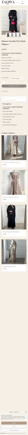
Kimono (16, 93)
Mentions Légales (23, 433)
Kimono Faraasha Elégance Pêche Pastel (11, 162)
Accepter (14, 423)
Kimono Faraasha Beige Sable (9, 266)
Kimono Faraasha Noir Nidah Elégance (11, 231)
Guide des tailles (5, 91)
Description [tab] (5, 97)
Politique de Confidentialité (14, 433)
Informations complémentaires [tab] (9, 100)
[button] (26, 412)
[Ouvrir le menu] (25, 3)
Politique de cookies (6, 433)
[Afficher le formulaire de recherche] (16, 2)
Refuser (14, 426)
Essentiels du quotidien (10, 93)
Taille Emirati (5, 77)
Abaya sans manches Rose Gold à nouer (11, 197)
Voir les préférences (14, 430)
